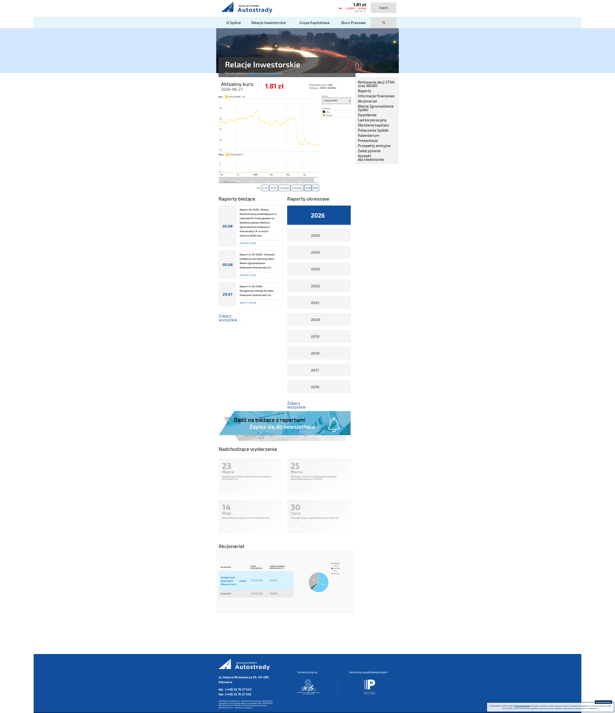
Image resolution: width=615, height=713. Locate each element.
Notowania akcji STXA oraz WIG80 (376, 84)
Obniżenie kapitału (373, 125)
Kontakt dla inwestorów (371, 158)
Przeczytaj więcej (522, 706)
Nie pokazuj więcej (603, 702)
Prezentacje (368, 140)
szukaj (383, 22)
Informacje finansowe (376, 96)
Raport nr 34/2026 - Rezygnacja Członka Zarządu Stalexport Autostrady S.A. (257, 290)
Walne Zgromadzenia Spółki (376, 108)
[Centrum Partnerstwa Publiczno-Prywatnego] (369, 687)
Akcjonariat (367, 101)
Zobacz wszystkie (227, 318)
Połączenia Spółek (373, 130)
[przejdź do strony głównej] (277, 7)
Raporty (364, 91)
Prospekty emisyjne (374, 145)
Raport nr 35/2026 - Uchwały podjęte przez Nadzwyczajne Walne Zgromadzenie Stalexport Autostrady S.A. (257, 261)
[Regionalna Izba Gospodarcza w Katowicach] (308, 686)
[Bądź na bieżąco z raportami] (285, 426)
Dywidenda (367, 115)
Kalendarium (368, 135)
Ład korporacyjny (372, 120)
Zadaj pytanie (369, 150)
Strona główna (236, 73)
